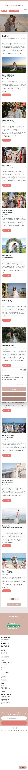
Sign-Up (14, 723)
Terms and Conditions (6, 662)
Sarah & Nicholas (8, 435)
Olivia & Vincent (7, 120)
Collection (3, 679)
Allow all (14, 389)
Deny (14, 398)
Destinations (4, 676)
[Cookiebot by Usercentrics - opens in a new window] (20, 370)
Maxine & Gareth (8, 210)
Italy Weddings (4, 700)
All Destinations (5, 703)
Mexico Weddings (5, 702)
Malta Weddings (5, 699)
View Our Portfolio (14, 604)
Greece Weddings (5, 698)
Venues (3, 675)
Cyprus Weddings (5, 696)
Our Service (4, 685)
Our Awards (4, 687)
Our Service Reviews (6, 688)
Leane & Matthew (8, 75)
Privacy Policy (4, 664)
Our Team (3, 690)
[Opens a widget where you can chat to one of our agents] (23, 767)
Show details (20, 384)
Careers (3, 691)
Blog (2, 669)
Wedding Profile (5, 639)
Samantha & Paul (8, 345)
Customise (13, 394)
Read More (6, 95)
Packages (3, 677)
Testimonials (4, 680)
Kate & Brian (6, 165)
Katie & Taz (6, 526)
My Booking (4, 666)
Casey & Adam (7, 571)
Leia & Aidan (6, 256)
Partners (3, 667)
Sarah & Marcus (7, 481)
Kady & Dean (6, 300)
